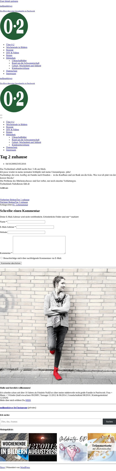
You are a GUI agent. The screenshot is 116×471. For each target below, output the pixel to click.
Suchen (109, 421)
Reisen (9, 55)
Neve (2, 467)
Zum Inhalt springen (9, 1)
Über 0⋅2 (10, 44)
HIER (28, 400)
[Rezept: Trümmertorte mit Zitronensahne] (102, 447)
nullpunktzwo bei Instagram (13, 407)
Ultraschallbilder (19, 60)
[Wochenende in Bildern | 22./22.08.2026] (14, 447)
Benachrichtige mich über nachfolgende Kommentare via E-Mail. (32, 258)
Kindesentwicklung (20, 68)
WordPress (25, 467)
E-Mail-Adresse (8, 227)
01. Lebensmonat (20, 205)
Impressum (11, 73)
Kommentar (6, 253)
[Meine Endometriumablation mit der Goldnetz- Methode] (73, 447)
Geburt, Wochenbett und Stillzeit (26, 65)
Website (3, 232)
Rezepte (9, 50)
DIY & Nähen (12, 52)
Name (3, 222)
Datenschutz (11, 71)
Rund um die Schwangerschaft (25, 63)
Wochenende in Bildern (16, 47)
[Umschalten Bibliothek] (49, 135)
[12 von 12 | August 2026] (43, 447)
